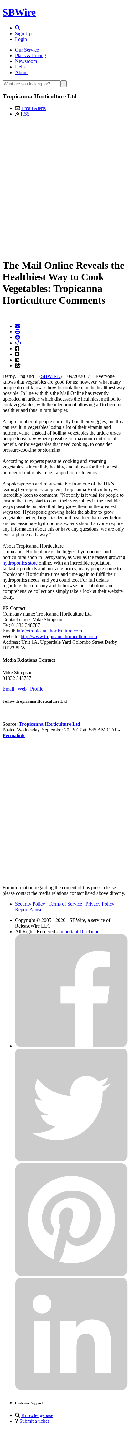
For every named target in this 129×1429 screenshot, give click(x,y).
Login (21, 39)
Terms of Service (65, 903)
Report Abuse (28, 909)
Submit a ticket (34, 1421)
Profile (36, 689)
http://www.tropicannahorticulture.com (59, 636)
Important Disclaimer (80, 931)
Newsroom (26, 61)
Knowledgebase (37, 1415)
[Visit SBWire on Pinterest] (71, 1274)
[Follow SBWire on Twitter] (71, 1160)
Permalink (14, 735)
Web (22, 689)
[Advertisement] (64, 186)
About (21, 72)
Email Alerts (33, 108)
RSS (25, 114)
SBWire (19, 12)
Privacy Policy (99, 903)
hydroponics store (20, 563)
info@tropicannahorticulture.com (49, 630)
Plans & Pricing (30, 55)
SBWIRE (50, 376)
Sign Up (23, 33)
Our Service (27, 49)
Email (8, 689)
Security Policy (30, 903)
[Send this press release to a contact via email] (17, 326)
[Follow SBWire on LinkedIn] (71, 1389)
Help (20, 66)
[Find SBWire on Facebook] (71, 1045)
